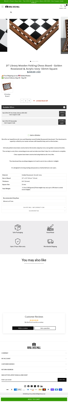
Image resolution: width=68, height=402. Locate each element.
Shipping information (34, 207)
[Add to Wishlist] (23, 290)
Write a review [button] (23, 328)
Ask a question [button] (45, 328)
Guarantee (34, 211)
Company (5, 353)
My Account (6, 358)
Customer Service (8, 364)
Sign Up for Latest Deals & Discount (15, 375)
